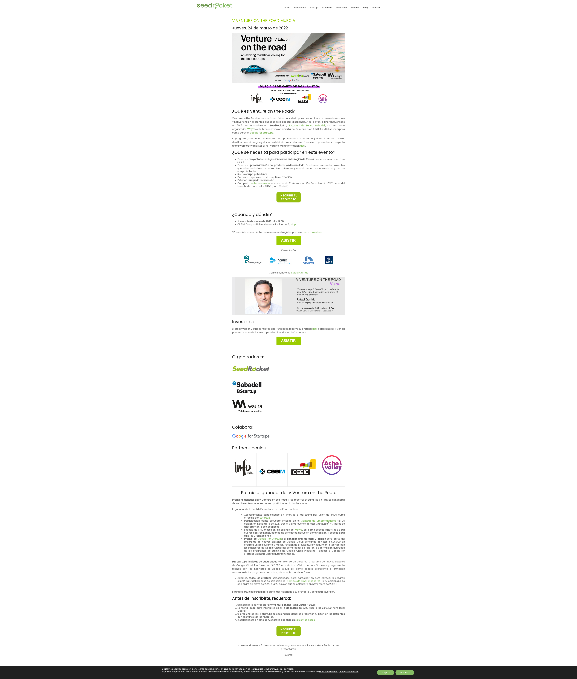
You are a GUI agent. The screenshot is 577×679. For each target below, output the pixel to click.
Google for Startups (261, 132)
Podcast (376, 7)
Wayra (251, 129)
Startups (314, 7)
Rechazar (405, 672)
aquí (302, 145)
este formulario (260, 183)
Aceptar (385, 672)
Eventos (355, 7)
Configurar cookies (348, 671)
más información (328, 671)
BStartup (264, 518)
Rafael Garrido (299, 272)
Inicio (287, 7)
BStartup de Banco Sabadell (307, 125)
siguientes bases (305, 620)
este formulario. (313, 232)
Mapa (293, 224)
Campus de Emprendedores (318, 521)
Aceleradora (299, 7)
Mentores (327, 7)
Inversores (341, 7)
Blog (365, 7)
